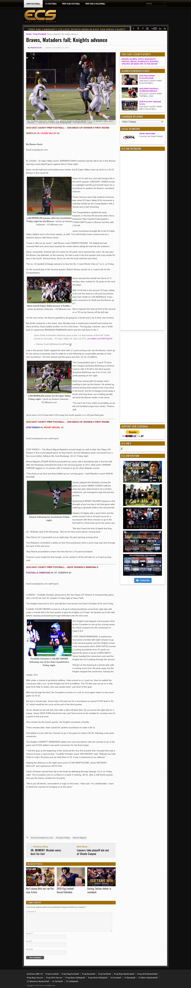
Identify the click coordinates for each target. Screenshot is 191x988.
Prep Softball (104, 974)
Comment (31, 911)
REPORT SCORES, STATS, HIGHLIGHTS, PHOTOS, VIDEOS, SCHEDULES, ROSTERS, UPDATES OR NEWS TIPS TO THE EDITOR (140, 61)
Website (29, 949)
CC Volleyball (72, 981)
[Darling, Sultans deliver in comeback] (101, 885)
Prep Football (33, 3)
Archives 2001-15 (35, 974)
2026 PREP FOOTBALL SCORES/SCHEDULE (149, 90)
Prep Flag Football (71, 3)
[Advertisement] (112, 16)
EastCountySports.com (42, 837)
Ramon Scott (36, 48)
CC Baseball (129, 977)
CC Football (51, 3)
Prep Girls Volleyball (95, 3)
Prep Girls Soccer (54, 977)
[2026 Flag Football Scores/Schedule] (71, 885)
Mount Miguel (79, 837)
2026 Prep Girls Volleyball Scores (150, 103)
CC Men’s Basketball (148, 977)
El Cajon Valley (63, 837)
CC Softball (57, 981)
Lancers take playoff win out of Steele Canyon (93, 852)
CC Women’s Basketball (38, 981)
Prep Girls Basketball (147, 974)
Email (29, 941)
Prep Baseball (88, 974)
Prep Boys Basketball (124, 974)
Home (29, 34)
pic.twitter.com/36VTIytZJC (100, 338)
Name (29, 933)
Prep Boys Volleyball (75, 977)
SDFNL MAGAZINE (147, 134)
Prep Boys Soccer (35, 977)
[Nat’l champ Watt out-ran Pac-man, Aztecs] (40, 885)
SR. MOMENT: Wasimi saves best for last (46, 852)
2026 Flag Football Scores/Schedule (65, 890)
